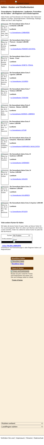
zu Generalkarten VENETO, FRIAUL (22, 65)
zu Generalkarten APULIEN (19, 211)
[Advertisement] (22, 315)
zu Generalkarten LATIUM (18, 130)
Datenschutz (38, 438)
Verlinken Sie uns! (8, 438)
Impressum (20, 438)
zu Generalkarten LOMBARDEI (20, 32)
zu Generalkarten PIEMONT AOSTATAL (23, 49)
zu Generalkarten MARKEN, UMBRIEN (22, 114)
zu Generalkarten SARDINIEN (20, 163)
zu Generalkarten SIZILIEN (19, 179)
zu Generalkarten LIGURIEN (19, 81)
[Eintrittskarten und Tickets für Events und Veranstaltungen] (20, 271)
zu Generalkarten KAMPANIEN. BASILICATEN (25, 146)
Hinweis (29, 438)
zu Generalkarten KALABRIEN (20, 195)
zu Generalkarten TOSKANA (19, 98)
